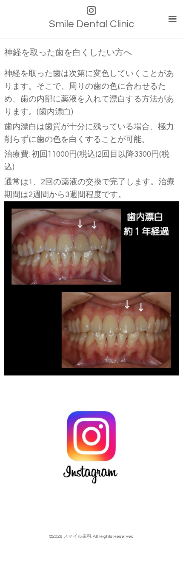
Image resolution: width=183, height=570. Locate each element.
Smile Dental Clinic (91, 24)
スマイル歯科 (77, 536)
